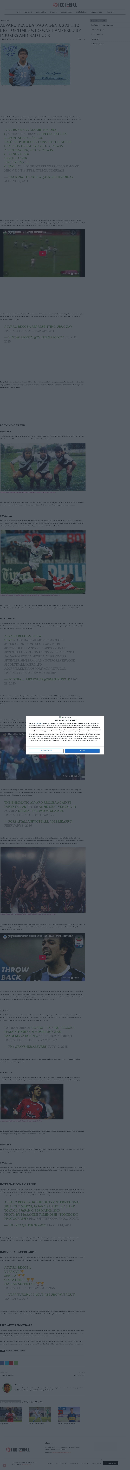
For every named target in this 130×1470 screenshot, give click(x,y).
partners (39, 723)
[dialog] (65, 735)
